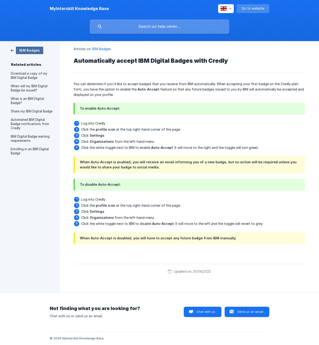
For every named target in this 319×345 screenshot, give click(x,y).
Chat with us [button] (205, 312)
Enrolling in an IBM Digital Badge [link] (30, 151)
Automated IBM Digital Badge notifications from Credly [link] (30, 124)
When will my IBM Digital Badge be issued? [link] (29, 88)
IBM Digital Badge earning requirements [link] (30, 139)
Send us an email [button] (250, 312)
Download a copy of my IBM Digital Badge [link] (29, 76)
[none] (79, 8)
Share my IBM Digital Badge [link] (32, 111)
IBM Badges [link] (101, 49)
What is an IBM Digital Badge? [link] (27, 101)
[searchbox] (159, 26)
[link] (27, 50)
